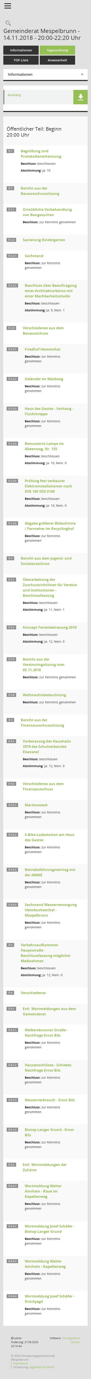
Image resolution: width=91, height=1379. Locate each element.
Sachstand (34, 255)
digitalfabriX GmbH (41, 1367)
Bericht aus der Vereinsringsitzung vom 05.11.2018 (43, 664)
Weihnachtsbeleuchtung (44, 694)
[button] (80, 97)
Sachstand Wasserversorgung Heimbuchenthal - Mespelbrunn (51, 910)
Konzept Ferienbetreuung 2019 (50, 627)
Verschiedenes (33, 992)
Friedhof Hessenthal (42, 349)
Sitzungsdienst (71, 1340)
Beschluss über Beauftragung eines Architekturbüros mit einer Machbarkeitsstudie (51, 291)
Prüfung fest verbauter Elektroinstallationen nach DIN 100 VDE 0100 (48, 486)
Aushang (14, 95)
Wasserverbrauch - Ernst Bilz (50, 1100)
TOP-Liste (21, 60)
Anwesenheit (57, 60)
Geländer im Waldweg (44, 378)
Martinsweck (36, 805)
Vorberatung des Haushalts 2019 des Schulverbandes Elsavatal (47, 746)
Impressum (20, 1363)
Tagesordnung (57, 50)
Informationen (21, 50)
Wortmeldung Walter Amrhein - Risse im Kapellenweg (43, 1191)
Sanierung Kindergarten (44, 239)
